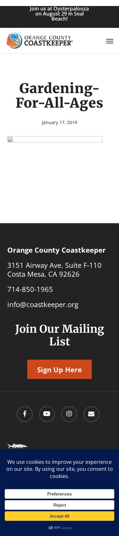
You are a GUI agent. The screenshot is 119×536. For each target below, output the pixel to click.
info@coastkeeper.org (42, 304)
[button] (109, 41)
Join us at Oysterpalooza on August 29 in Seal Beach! (59, 13)
